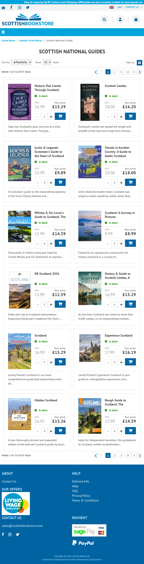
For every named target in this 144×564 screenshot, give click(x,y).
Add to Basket (60, 116)
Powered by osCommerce (89, 559)
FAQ (75, 491)
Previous (96, 71)
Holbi (73, 559)
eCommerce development (55, 559)
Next (139, 71)
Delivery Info (80, 481)
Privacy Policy (81, 496)
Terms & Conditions (85, 500)
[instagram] (18, 8)
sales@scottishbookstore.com (4, 8)
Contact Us (9, 481)
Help (75, 486)
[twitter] (26, 8)
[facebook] (10, 8)
